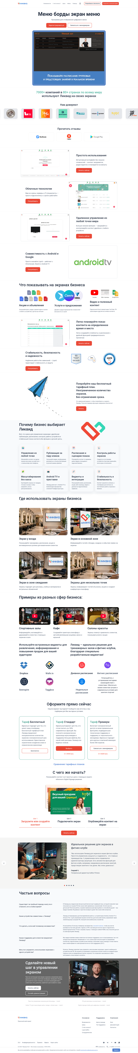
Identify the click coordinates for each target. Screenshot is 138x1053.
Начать (81, 409)
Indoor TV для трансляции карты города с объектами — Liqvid (44, 1005)
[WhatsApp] (119, 1043)
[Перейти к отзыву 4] (71, 885)
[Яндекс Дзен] (104, 1043)
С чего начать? (57, 3)
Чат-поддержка (100, 1025)
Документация (114, 1025)
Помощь (75, 3)
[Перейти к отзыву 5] (73, 885)
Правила (39, 1042)
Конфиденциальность (28, 1042)
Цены (64, 3)
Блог (111, 1022)
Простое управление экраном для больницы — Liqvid (44, 1001)
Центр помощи (100, 1022)
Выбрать (69, 748)
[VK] (108, 1043)
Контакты (113, 1027)
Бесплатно (35, 751)
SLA (19, 1042)
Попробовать (33, 201)
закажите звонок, (98, 926)
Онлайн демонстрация (36, 993)
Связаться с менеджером (79, 25)
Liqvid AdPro (85, 1030)
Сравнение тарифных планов (69, 764)
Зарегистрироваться (56, 25)
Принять (116, 1050)
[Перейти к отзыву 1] (64, 885)
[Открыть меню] (80, 3)
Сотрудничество (87, 1032)
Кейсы (69, 3)
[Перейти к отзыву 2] (66, 885)
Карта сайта (54, 1042)
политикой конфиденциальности (89, 1050)
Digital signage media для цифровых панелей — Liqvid (94, 1005)
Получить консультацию (110, 3)
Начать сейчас (84, 170)
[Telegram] (111, 1043)
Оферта (46, 1042)
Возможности (47, 3)
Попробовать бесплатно (92, 3)
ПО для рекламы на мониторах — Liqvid (94, 1001)
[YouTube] (115, 1043)
